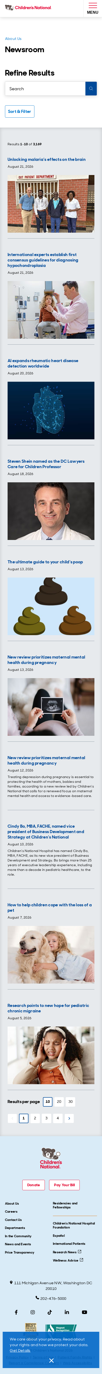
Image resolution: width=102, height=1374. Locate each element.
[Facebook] (16, 1312)
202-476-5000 (53, 1298)
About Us (13, 38)
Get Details (20, 1350)
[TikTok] (50, 1312)
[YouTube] (84, 1312)
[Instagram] (33, 1312)
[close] (51, 1360)
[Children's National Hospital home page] (29, 8)
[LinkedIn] (67, 1312)
